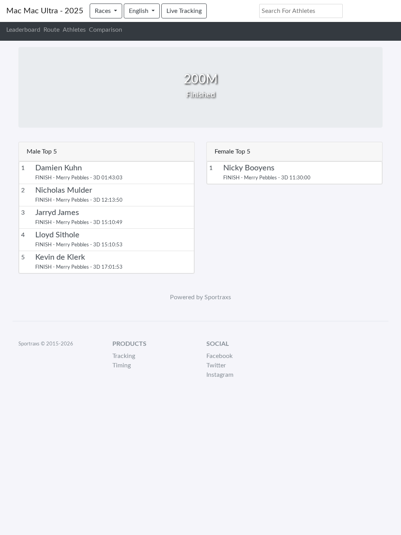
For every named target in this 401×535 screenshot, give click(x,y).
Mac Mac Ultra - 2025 (44, 11)
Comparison (105, 30)
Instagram (219, 375)
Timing (121, 365)
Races (103, 11)
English (139, 11)
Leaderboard (23, 30)
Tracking (123, 356)
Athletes (74, 30)
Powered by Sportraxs (200, 297)
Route (51, 30)
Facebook (219, 356)
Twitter (216, 365)
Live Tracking (184, 11)
